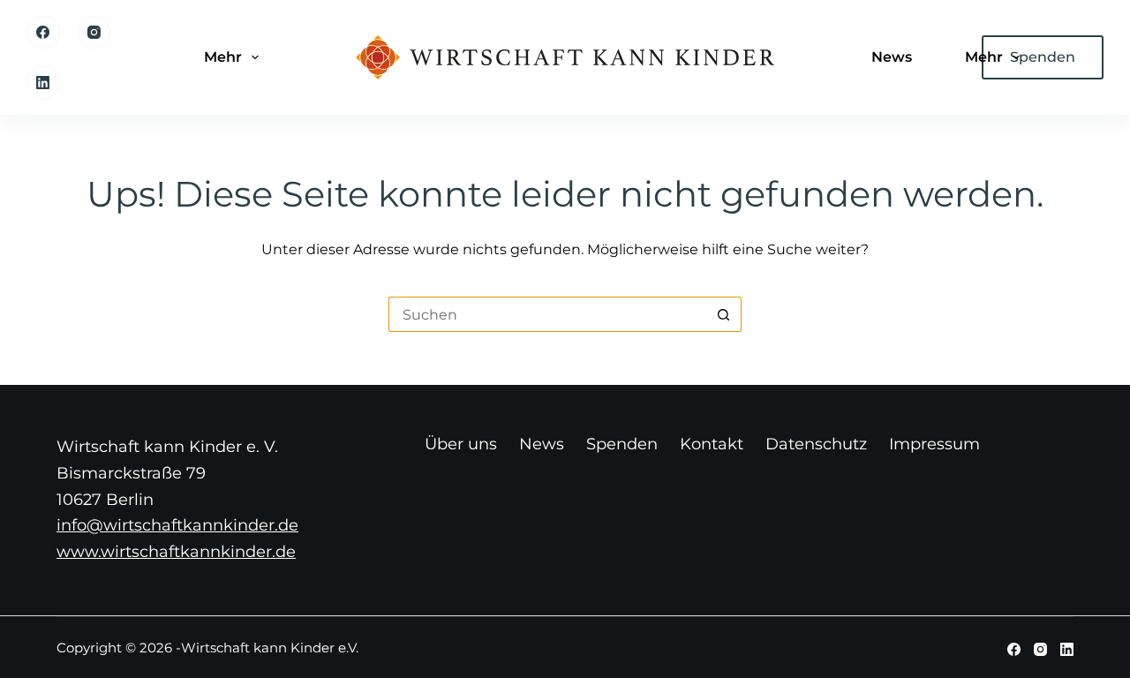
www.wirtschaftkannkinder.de (176, 551)
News (891, 57)
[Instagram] (94, 32)
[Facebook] (43, 32)
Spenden (622, 444)
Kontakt (711, 444)
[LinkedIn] (43, 83)
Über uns (461, 444)
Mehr (223, 57)
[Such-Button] (724, 314)
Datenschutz (816, 444)
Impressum (934, 444)
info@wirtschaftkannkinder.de (177, 525)
